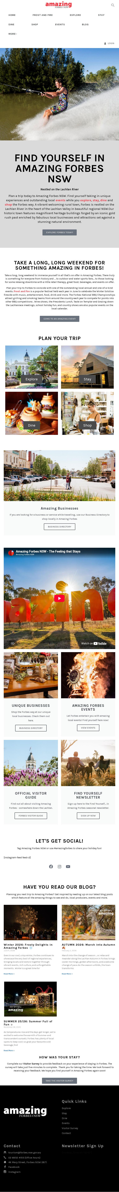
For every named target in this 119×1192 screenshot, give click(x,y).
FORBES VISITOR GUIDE (31, 815)
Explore (75, 15)
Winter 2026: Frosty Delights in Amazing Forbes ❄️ (28, 946)
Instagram (14, 1171)
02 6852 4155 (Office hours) (24, 1157)
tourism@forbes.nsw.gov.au (24, 1152)
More (12, 33)
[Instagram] (59, 866)
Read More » (9, 974)
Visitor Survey (70, 1128)
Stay (101, 15)
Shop (34, 24)
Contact (66, 1133)
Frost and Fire (43, 15)
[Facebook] (51, 866)
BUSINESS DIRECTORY (31, 728)
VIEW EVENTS (88, 727)
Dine (11, 24)
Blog (85, 24)
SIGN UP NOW (88, 815)
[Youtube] (68, 866)
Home (12, 15)
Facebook (14, 1167)
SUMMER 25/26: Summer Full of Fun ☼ (28, 1023)
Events (60, 24)
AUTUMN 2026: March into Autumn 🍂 (88, 946)
